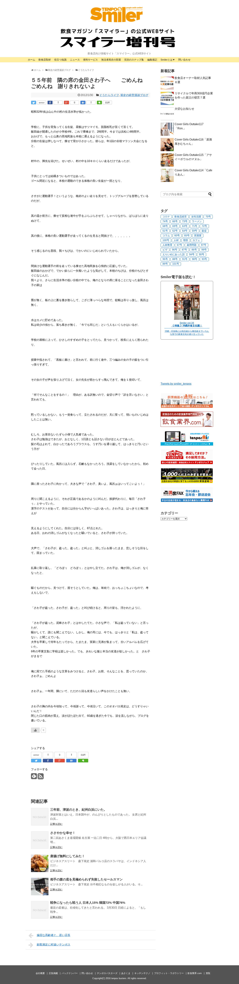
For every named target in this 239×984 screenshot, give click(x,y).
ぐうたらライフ (109, 95)
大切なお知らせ (184, 108)
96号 (174, 249)
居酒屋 (197, 235)
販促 (204, 230)
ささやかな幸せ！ (62, 833)
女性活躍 (196, 216)
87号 (184, 249)
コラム (166, 235)
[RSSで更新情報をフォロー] (40, 778)
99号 (204, 249)
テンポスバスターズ (107, 973)
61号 (165, 230)
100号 (166, 240)
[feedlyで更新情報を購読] (34, 778)
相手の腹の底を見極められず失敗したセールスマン (86, 879)
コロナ (166, 216)
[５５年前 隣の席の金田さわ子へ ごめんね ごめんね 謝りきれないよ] (83, 102)
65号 (186, 235)
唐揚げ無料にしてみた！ (67, 856)
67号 (179, 245)
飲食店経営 (180, 216)
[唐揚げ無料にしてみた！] (39, 863)
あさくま (125, 973)
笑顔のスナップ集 (134, 59)
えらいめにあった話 (174, 254)
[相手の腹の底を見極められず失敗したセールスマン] (39, 886)
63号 (184, 226)
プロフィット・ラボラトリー (169, 973)
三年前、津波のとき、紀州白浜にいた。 (78, 809)
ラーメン (197, 221)
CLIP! (107, 102)
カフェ (196, 240)
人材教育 (167, 245)
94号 (191, 254)
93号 (204, 259)
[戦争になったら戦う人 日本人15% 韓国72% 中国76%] (39, 910)
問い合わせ (184, 59)
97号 (203, 245)
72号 (204, 226)
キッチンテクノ (142, 973)
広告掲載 (53, 973)
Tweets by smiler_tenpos (176, 383)
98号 (194, 259)
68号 (165, 226)
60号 (177, 235)
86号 (194, 249)
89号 (165, 263)
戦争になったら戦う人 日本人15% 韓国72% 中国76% (87, 902)
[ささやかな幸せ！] (39, 840)
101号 (175, 263)
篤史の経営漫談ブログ (134, 95)
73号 (184, 221)
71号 (194, 226)
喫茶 (185, 240)
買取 (208, 973)
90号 (201, 254)
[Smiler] (187, 318)
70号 (208, 216)
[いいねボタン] (35, 730)
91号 (184, 259)
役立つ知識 (60, 59)
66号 (175, 221)
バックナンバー (70, 973)
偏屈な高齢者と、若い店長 (53, 935)
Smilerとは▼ (168, 59)
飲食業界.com (195, 973)
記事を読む (56, 824)
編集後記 (152, 59)
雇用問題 (191, 245)
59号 (194, 230)
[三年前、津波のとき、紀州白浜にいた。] (39, 817)
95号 (165, 259)
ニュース (75, 59)
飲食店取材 (44, 59)
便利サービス (90, 59)
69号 (175, 226)
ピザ (165, 249)
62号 (175, 230)
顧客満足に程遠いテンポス (53, 944)
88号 (175, 259)
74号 (165, 221)
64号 (184, 230)
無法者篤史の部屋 (111, 59)
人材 (176, 240)
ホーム (31, 59)
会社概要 (40, 973)
